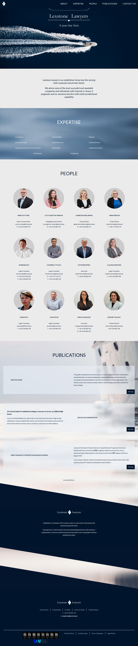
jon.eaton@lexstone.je (54, 326)
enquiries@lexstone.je (69, 616)
